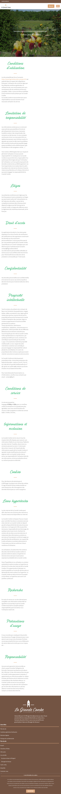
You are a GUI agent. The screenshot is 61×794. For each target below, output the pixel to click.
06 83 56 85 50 (5, 1)
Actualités (2, 768)
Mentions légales (4, 735)
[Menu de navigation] (58, 6)
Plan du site (3, 729)
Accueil (2, 745)
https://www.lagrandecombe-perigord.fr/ (14, 79)
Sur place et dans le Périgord (8, 758)
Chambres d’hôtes (5, 748)
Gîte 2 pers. (3, 752)
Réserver (51, 6)
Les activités (3, 755)
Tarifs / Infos (3, 764)
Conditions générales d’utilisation (8, 732)
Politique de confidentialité (7, 738)
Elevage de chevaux (6, 761)
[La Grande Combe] (6, 6)
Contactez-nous (4, 771)
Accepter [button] (30, 791)
